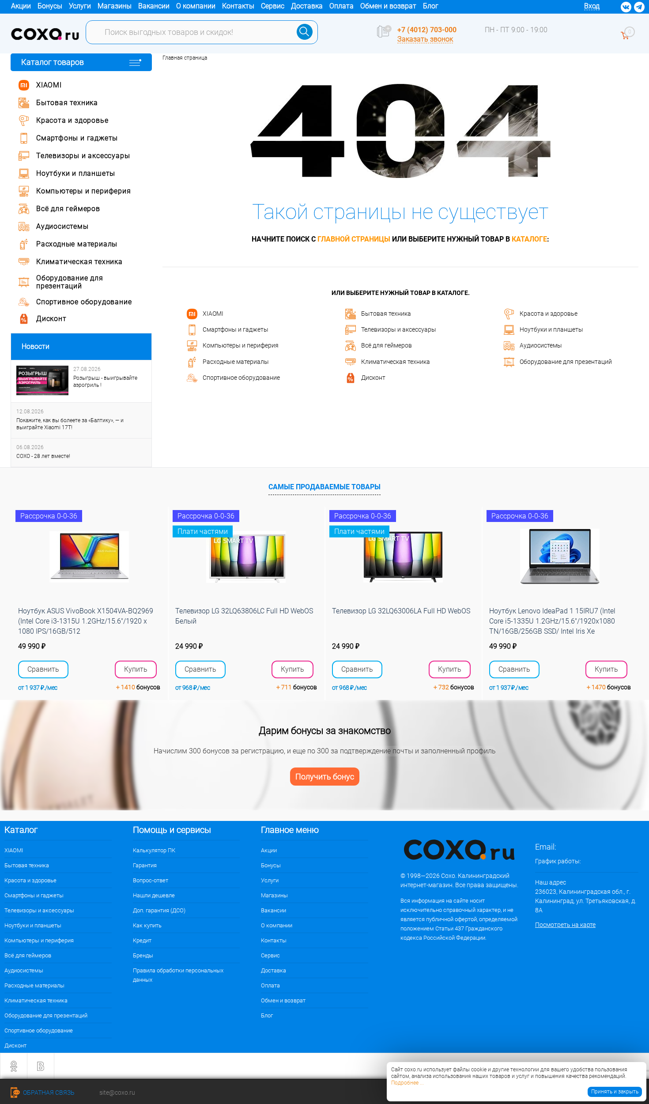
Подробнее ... (407, 1083)
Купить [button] (135, 669)
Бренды (143, 955)
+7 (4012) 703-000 (427, 30)
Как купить (147, 925)
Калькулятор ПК (154, 850)
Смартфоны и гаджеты (235, 329)
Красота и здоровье (548, 313)
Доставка (307, 6)
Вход (592, 6)
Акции (21, 6)
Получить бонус (324, 776)
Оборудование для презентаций (566, 361)
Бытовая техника (386, 313)
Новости (35, 346)
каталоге (529, 239)
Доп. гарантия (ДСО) (159, 910)
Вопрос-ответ (150, 880)
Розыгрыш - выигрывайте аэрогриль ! (105, 381)
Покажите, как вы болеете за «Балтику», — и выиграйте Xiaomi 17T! (70, 424)
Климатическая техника (395, 361)
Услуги (80, 6)
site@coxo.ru (117, 1092)
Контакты (238, 6)
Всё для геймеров (386, 345)
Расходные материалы (236, 361)
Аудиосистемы (541, 345)
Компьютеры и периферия (241, 345)
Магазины (115, 6)
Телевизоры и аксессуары (398, 329)
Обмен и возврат (388, 6)
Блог (430, 6)
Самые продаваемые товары (324, 487)
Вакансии (154, 6)
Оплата (341, 6)
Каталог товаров (52, 62)
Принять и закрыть (614, 1092)
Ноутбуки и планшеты (551, 329)
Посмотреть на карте (565, 924)
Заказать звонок (425, 39)
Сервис (272, 6)
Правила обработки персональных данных (178, 975)
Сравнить (43, 669)
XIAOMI (213, 313)
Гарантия (145, 865)
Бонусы (50, 6)
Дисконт (373, 377)
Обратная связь (48, 1092)
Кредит (142, 940)
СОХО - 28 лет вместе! (43, 456)
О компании (195, 6)
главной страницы (353, 239)
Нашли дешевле (154, 895)
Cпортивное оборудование (241, 377)
